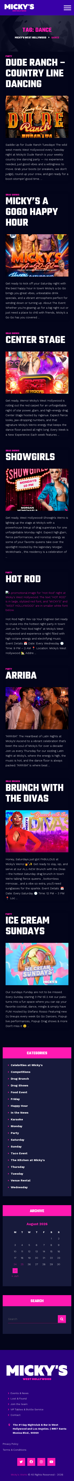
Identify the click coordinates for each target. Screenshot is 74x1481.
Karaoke (17, 1119)
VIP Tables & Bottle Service (27, 1409)
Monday (16, 1126)
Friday (15, 1099)
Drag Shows (19, 1085)
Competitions (20, 1072)
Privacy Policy (10, 1443)
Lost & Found (19, 1398)
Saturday (17, 1139)
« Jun (15, 1276)
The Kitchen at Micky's (28, 1160)
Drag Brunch (20, 1078)
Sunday (16, 1146)
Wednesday (19, 1187)
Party (15, 1133)
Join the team (19, 1404)
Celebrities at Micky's (27, 1065)
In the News (19, 1112)
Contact (15, 1415)
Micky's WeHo (19, 1474)
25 (22, 1264)
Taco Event (19, 1153)
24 (15, 1264)
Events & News (20, 1393)
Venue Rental (20, 1180)
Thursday (18, 1167)
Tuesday (17, 1173)
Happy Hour (19, 1105)
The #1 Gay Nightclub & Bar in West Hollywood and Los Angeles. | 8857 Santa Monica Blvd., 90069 (39, 1428)
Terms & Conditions (14, 1449)
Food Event (19, 1092)
